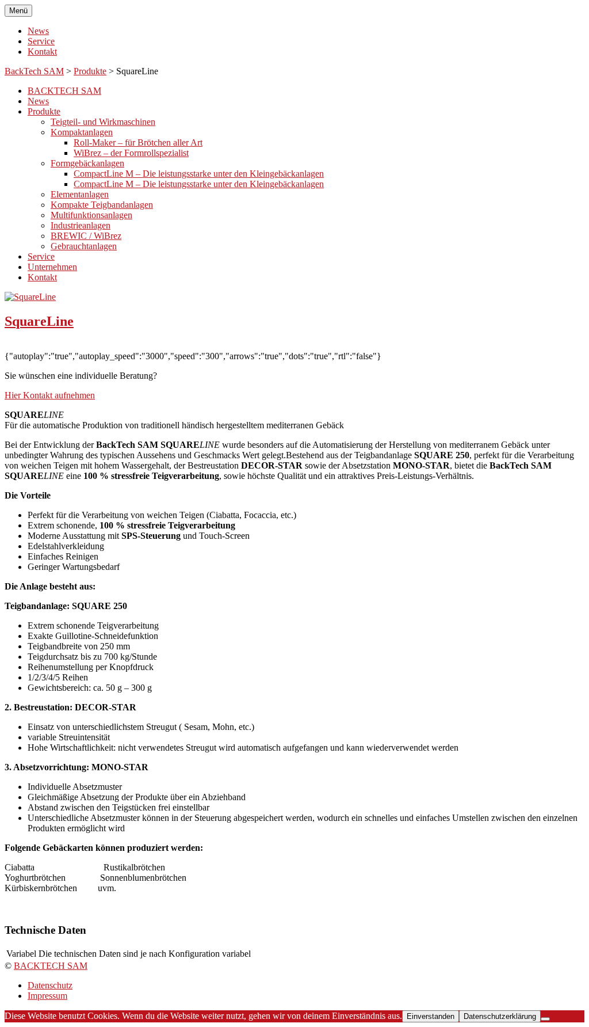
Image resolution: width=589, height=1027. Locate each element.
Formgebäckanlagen (87, 163)
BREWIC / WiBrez (86, 236)
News (38, 31)
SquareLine (39, 321)
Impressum (47, 996)
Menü (18, 10)
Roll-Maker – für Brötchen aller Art (138, 142)
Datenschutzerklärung (500, 1016)
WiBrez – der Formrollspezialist (131, 153)
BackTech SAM (34, 71)
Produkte (90, 71)
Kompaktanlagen (82, 132)
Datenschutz (50, 985)
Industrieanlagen (80, 225)
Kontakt (42, 51)
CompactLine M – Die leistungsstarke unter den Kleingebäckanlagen (199, 173)
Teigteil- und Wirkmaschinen (103, 122)
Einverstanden (430, 1016)
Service (41, 41)
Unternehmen (52, 267)
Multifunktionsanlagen (91, 215)
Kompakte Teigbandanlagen (102, 205)
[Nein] (545, 1019)
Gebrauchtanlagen (84, 246)
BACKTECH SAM (64, 91)
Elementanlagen (80, 194)
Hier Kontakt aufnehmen (50, 395)
